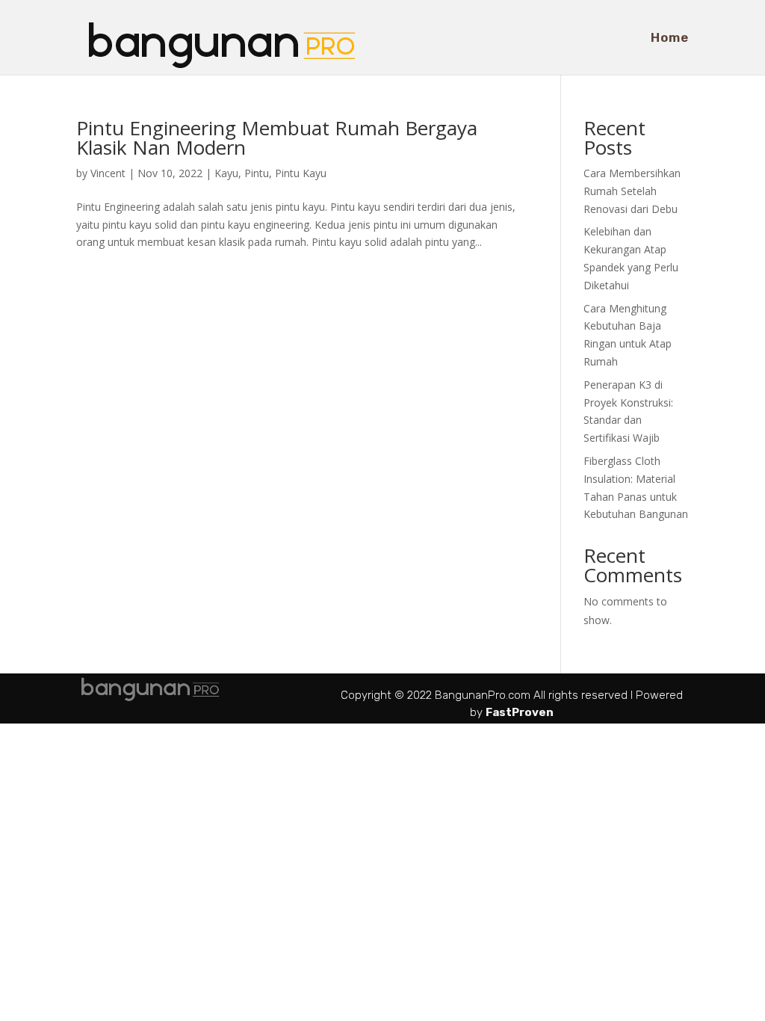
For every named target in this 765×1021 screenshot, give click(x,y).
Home (670, 38)
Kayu (226, 173)
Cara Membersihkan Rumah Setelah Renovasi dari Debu (632, 191)
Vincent (108, 173)
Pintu (256, 173)
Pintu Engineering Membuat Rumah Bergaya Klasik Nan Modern (276, 137)
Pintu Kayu (300, 173)
